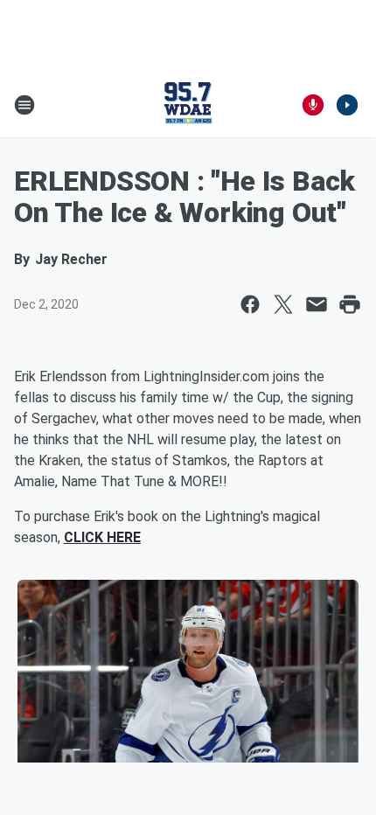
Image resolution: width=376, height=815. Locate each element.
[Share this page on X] (283, 304)
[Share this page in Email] (316, 304)
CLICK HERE (102, 537)
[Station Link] (188, 105)
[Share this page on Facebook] (250, 304)
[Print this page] (350, 304)
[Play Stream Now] (347, 104)
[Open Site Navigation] (24, 104)
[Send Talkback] (313, 104)
